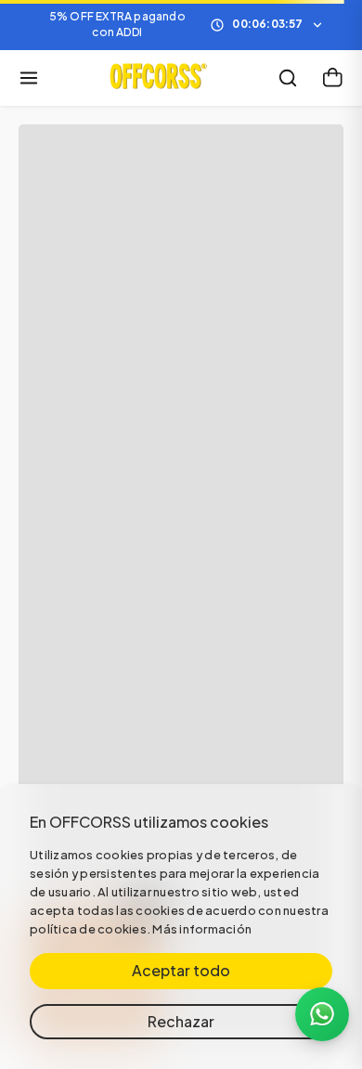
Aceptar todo (181, 970)
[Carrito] (332, 78)
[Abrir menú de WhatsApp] (322, 1014)
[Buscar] (287, 78)
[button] (181, 25)
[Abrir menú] (28, 78)
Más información (202, 928)
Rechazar (181, 1021)
